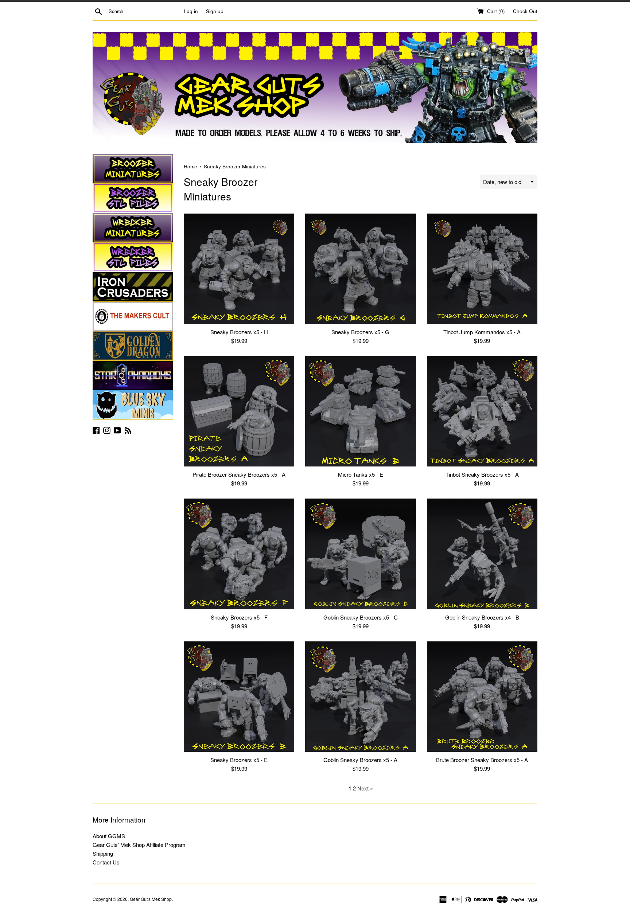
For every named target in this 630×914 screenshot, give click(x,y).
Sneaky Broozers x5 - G (360, 332)
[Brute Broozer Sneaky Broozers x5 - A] (482, 696)
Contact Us (106, 862)
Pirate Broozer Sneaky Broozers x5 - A (238, 474)
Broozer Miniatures (133, 168)
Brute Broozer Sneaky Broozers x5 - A (482, 759)
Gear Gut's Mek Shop (151, 899)
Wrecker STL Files (133, 257)
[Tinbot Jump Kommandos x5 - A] (482, 269)
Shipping (103, 853)
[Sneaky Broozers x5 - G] (360, 269)
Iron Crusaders (133, 286)
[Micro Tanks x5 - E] (360, 411)
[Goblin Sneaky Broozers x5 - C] (360, 554)
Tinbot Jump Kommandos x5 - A (482, 332)
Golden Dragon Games (133, 345)
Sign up (214, 11)
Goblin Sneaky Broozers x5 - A (360, 759)
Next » (365, 788)
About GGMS (109, 836)
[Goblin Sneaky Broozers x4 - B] (482, 554)
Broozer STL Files (133, 198)
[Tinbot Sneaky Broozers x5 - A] (482, 411)
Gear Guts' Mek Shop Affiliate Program (139, 844)
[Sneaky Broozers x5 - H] (239, 269)
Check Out (525, 11)
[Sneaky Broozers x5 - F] (239, 554)
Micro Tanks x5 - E (360, 474)
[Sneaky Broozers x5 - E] (239, 696)
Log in (191, 11)
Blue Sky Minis (133, 404)
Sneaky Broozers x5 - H (239, 332)
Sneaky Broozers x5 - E (239, 759)
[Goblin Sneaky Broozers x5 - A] (360, 696)
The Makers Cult (133, 316)
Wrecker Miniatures (133, 227)
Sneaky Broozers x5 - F (239, 617)
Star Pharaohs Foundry (133, 375)
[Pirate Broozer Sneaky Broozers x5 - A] (239, 411)
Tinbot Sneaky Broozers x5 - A (482, 474)
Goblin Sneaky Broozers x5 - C (360, 617)
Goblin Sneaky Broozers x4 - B (482, 617)
